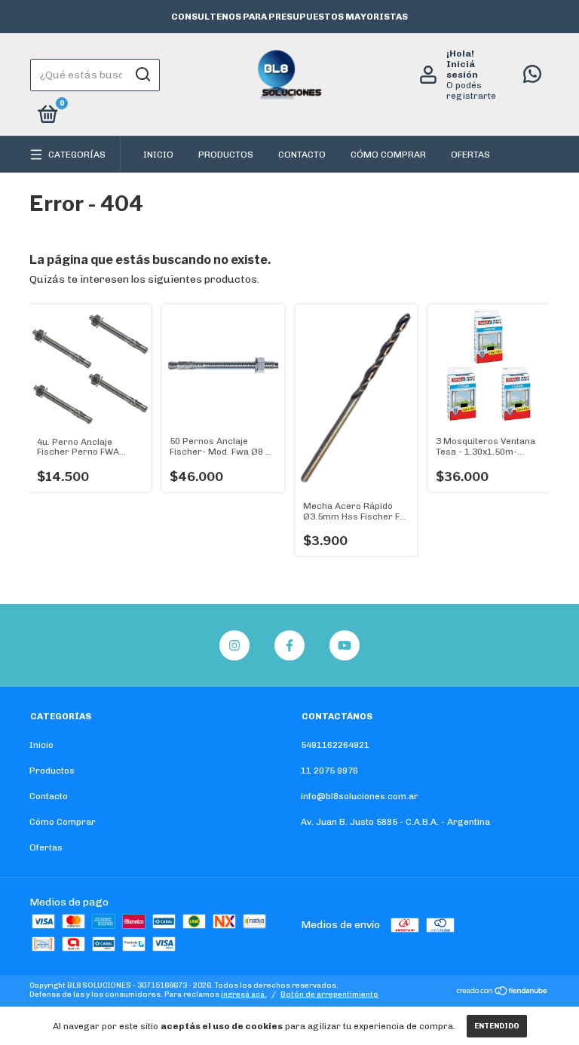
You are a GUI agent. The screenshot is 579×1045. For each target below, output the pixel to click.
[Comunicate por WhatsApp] (532, 77)
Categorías (77, 154)
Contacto (302, 154)
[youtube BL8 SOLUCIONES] (344, 645)
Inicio (158, 154)
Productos (225, 154)
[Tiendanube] (502, 992)
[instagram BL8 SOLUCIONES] (234, 645)
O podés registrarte (471, 90)
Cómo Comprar (388, 154)
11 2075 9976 (329, 770)
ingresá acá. (244, 994)
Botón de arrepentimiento (329, 994)
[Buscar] (142, 74)
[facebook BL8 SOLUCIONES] (289, 645)
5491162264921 (335, 745)
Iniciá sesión (462, 69)
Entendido (496, 1026)
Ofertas (470, 154)
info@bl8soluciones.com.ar (359, 796)
